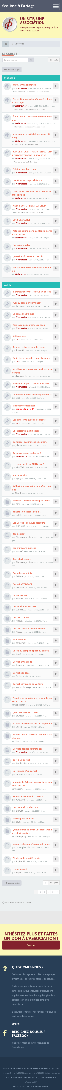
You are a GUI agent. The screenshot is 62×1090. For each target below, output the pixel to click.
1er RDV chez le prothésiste (27, 180)
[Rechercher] (31, 60)
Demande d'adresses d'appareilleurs (31, 394)
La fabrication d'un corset (26, 430)
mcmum (19, 810)
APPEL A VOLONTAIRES (24, 84)
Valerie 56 (20, 763)
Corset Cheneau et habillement (29, 628)
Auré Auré (20, 799)
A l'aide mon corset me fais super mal (32, 723)
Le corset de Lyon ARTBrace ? (28, 463)
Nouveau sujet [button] (13, 69)
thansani (20, 587)
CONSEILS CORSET (22, 219)
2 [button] (40, 892)
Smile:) (19, 726)
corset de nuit (20, 869)
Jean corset (18, 533)
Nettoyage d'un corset (24, 770)
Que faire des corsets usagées (28, 324)
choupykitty (20, 836)
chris (18, 339)
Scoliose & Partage (18, 6)
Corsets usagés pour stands (27, 748)
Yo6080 (19, 631)
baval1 (19, 821)
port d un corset (21, 759)
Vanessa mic (20, 704)
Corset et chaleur (21, 245)
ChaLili (18, 493)
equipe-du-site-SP (25, 409)
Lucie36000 (21, 609)
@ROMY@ (20, 526)
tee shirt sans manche (24, 547)
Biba (18, 397)
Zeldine (19, 576)
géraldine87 (21, 642)
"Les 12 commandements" (26, 302)
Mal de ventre (19, 475)
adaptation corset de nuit (26, 511)
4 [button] (48, 892)
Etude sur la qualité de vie (26, 858)
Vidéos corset (19, 335)
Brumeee (20, 715)
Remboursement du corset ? (27, 796)
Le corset (9, 53)
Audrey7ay (20, 665)
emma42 (19, 551)
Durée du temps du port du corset (30, 650)
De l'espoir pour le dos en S (26, 452)
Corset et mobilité (22, 573)
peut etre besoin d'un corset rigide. (31, 843)
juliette (19, 445)
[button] (57, 892)
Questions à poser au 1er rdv (27, 256)
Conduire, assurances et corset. (29, 441)
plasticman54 (21, 376)
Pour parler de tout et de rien (26, 144)
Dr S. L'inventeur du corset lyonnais (31, 358)
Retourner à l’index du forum (17, 902)
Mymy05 (19, 478)
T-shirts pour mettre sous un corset (31, 291)
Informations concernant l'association (33, 91)
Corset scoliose (20, 617)
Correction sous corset (24, 606)
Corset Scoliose (21, 672)
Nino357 (19, 620)
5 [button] (52, 892)
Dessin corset (19, 595)
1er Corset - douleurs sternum (28, 522)
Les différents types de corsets (28, 419)
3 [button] (44, 892)
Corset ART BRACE (22, 584)
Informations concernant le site (30, 212)
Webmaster (21, 88)
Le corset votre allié (23, 313)
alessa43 (19, 788)
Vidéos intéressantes (23, 405)
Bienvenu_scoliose (25, 537)
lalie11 (18, 741)
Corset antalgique (22, 661)
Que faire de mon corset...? (27, 712)
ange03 (19, 872)
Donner (31, 945)
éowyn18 (20, 350)
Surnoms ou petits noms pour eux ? (31, 383)
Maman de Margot (24, 687)
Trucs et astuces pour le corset (29, 347)
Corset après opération (25, 807)
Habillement (19, 639)
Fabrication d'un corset (25, 169)
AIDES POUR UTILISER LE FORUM (29, 205)
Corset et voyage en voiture (27, 683)
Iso (17, 774)
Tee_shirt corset (21, 558)
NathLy (19, 515)
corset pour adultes (23, 818)
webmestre (21, 456)
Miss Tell (20, 467)
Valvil (18, 503)
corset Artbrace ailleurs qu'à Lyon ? (31, 500)
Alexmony (20, 306)
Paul (18, 676)
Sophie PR (20, 861)
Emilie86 (19, 598)
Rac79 (18, 654)
